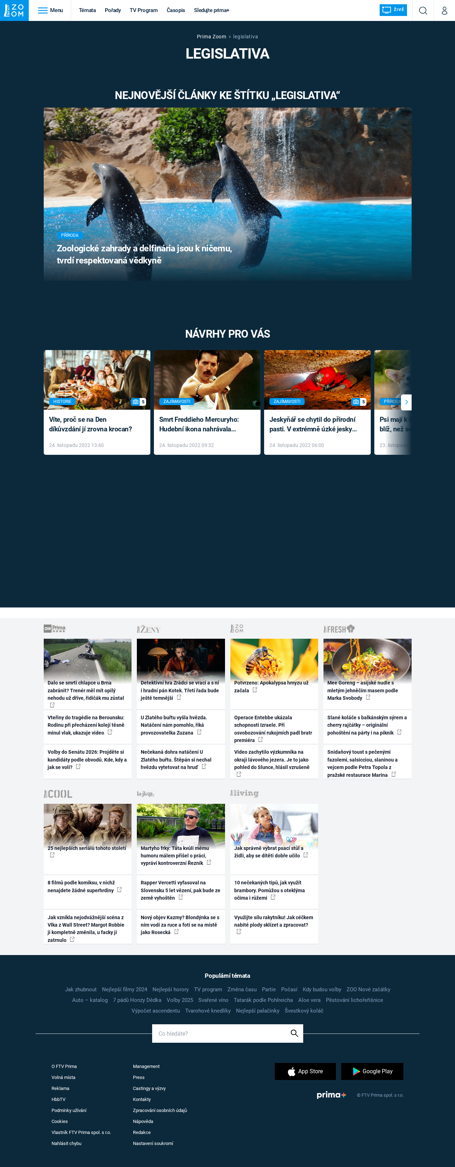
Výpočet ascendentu (156, 1011)
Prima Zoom (211, 36)
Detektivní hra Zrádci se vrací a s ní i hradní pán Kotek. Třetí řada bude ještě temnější (180, 690)
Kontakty (142, 1099)
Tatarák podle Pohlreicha (263, 1000)
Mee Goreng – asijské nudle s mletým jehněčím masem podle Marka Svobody (362, 690)
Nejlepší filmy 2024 (124, 989)
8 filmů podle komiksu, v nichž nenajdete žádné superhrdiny (81, 886)
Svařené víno (213, 1000)
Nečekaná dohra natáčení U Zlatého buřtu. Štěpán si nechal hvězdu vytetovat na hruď (176, 759)
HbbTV (58, 1099)
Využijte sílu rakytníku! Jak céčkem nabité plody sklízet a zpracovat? (273, 921)
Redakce (142, 1132)
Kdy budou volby (322, 989)
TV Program (143, 10)
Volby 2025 (180, 1000)
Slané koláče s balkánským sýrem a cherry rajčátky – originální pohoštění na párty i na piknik (367, 725)
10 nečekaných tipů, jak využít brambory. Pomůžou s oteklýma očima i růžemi (269, 890)
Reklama (60, 1088)
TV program (208, 989)
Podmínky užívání (69, 1110)
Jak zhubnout (81, 989)
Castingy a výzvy (149, 1088)
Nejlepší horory (170, 989)
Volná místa (63, 1077)
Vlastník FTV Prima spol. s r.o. (81, 1132)
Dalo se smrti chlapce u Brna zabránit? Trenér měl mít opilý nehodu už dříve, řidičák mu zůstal (86, 690)
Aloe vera (309, 1000)
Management (146, 1066)
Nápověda (143, 1121)
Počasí (289, 989)
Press (139, 1077)
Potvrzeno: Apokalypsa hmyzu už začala (271, 686)
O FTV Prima (64, 1066)
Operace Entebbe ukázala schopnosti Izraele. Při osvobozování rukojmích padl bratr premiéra (273, 729)
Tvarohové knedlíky (208, 1011)
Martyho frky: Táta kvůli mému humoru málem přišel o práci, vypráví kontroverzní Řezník (175, 855)
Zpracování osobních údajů (160, 1110)
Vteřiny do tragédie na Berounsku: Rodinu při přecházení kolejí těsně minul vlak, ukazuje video (86, 725)
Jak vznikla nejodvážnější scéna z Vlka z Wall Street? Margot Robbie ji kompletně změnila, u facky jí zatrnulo (86, 929)
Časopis (176, 10)
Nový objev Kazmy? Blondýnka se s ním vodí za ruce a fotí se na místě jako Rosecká (180, 925)
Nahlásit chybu (66, 1143)
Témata (87, 10)
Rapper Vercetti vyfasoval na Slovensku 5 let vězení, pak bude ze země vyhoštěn (180, 890)
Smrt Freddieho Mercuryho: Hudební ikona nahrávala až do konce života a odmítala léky (202, 425)
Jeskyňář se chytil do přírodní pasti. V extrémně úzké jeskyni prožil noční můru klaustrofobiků (313, 425)
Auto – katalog (90, 1000)
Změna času (242, 989)
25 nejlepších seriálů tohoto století (87, 848)
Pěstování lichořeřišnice (354, 1000)
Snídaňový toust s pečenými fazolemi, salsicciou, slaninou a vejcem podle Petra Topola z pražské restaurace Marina (362, 763)
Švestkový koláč (304, 1011)
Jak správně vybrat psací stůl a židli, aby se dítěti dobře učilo (269, 851)
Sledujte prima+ (211, 10)
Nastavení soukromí (153, 1143)
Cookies (60, 1121)
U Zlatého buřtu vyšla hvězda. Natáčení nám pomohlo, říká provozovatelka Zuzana (174, 725)
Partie (269, 989)
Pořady (113, 10)
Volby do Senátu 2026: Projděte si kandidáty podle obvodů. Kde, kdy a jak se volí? (87, 759)
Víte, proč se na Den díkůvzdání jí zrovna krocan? (90, 424)
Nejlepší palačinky (257, 1011)
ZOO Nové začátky (368, 989)
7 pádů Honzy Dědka (137, 1000)
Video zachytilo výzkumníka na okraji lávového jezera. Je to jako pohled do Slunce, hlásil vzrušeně (272, 759)
